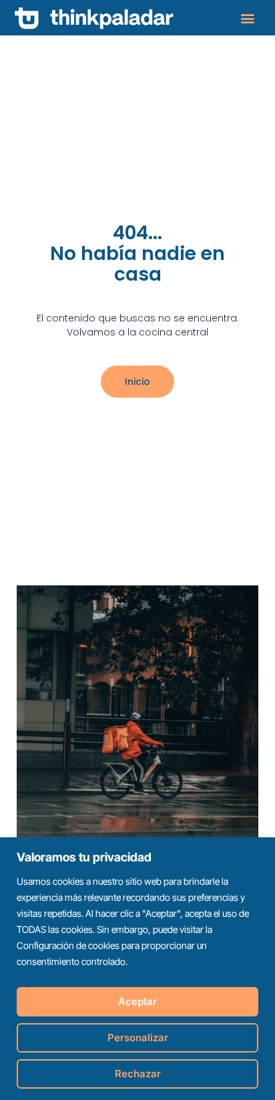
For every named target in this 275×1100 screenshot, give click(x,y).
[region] (137, 968)
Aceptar (137, 1001)
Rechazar (138, 1073)
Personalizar (137, 1037)
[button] (247, 18)
